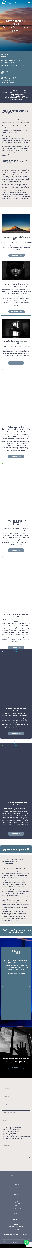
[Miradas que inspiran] (16, 1133)
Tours (16, 1194)
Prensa (16, 1205)
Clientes (16, 1206)
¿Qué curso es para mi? (16, 849)
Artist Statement (16, 1203)
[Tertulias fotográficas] (16, 1135)
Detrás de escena (16, 1210)
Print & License (16, 1208)
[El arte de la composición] (16, 1131)
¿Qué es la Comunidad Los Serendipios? (16, 931)
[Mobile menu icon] (28, 2)
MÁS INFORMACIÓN (16, 255)
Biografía (16, 1202)
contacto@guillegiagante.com (16, 1226)
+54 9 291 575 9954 (16, 1221)
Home (16, 1181)
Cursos (16, 1187)
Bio (16, 1200)
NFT (16, 1191)
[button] (2, 987)
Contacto (16, 1213)
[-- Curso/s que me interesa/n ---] (16, 1128)
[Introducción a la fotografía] (16, 1129)
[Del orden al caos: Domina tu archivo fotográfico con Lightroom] (16, 1137)
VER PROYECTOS (16, 1067)
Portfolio (16, 1184)
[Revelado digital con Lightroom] (16, 1138)
